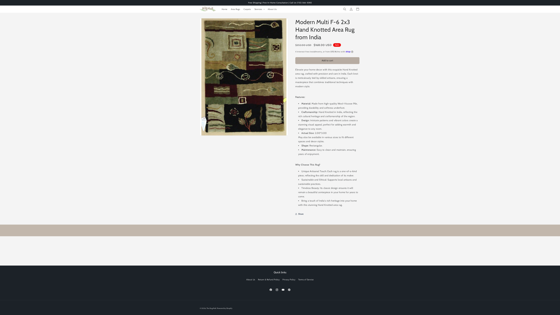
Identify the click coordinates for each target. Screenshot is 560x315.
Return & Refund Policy (269, 279)
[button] (259, 9)
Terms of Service (306, 279)
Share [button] (301, 214)
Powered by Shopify (224, 308)
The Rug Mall (211, 308)
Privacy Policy (288, 279)
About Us (250, 279)
